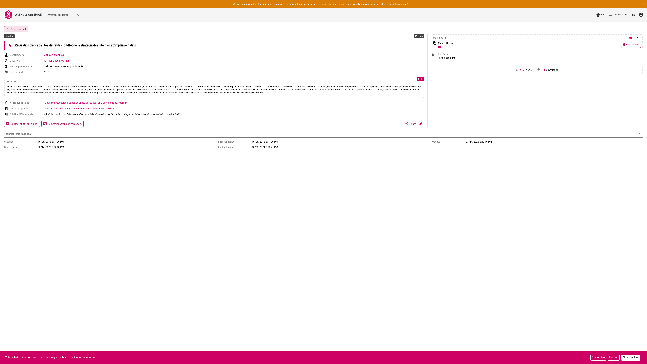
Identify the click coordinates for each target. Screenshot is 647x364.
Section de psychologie (115, 102)
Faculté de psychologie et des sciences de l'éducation (72, 102)
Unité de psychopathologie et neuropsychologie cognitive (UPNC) (79, 108)
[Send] (77, 15)
